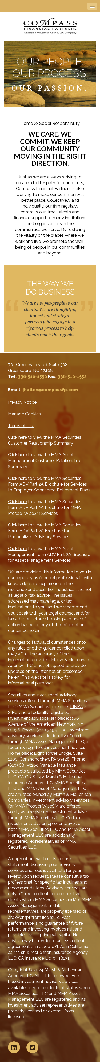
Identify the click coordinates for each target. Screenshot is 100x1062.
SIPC (12, 712)
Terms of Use (21, 425)
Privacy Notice (22, 402)
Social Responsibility (59, 123)
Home (27, 123)
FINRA (76, 706)
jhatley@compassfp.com (50, 389)
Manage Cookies (24, 413)
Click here (17, 437)
